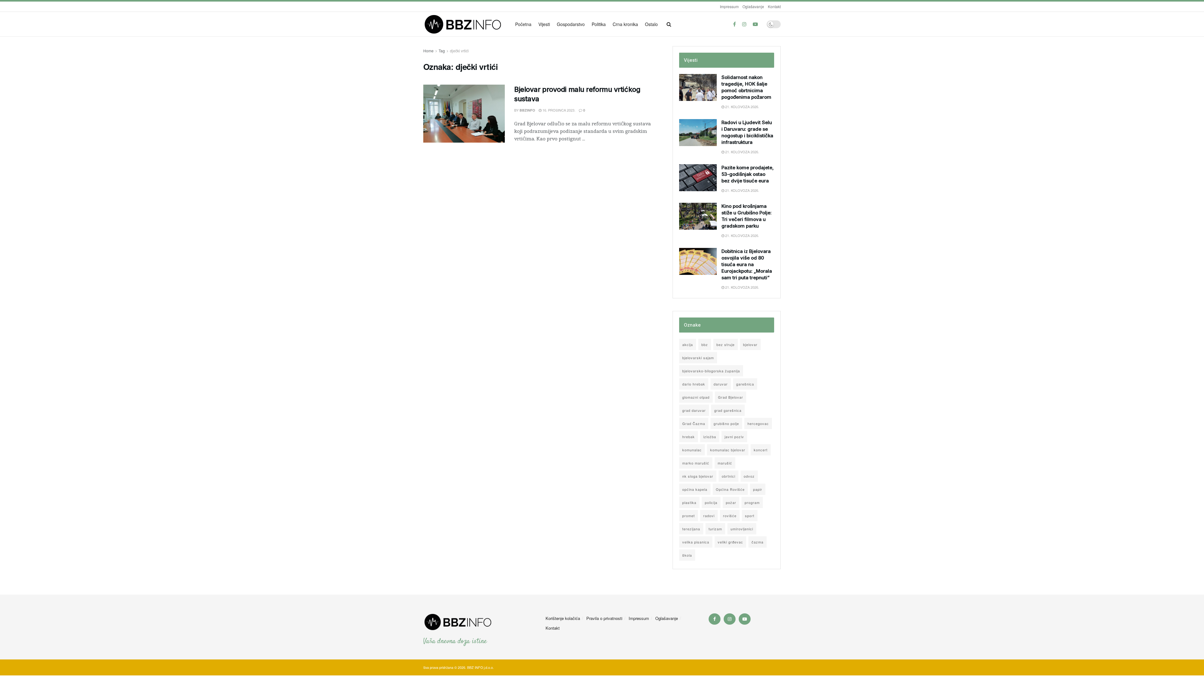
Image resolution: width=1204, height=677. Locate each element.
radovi (709, 515)
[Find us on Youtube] (755, 24)
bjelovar (750, 344)
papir (757, 489)
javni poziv (734, 436)
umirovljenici (742, 528)
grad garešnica (728, 410)
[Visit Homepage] (464, 24)
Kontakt (774, 6)
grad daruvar (694, 410)
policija (711, 502)
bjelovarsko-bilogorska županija (711, 370)
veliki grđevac (730, 541)
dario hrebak (693, 383)
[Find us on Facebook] (734, 24)
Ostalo (651, 24)
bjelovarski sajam (698, 357)
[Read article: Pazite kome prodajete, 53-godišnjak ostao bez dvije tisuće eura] (698, 177)
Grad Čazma (693, 423)
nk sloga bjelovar (697, 476)
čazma (757, 541)
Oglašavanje (753, 6)
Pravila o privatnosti (604, 618)
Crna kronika (625, 24)
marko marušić (695, 462)
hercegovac (758, 423)
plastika (689, 502)
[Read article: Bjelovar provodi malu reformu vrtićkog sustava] (464, 114)
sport (749, 515)
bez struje (725, 344)
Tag (442, 50)
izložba (709, 436)
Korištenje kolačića (563, 618)
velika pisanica (695, 541)
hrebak (688, 436)
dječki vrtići (459, 50)
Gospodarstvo (571, 24)
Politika (599, 24)
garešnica (745, 383)
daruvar (721, 383)
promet (688, 515)
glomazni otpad (696, 397)
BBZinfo (527, 110)
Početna (523, 24)
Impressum (729, 6)
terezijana (691, 528)
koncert (761, 449)
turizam (715, 528)
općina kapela (694, 489)
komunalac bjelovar (727, 449)
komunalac (692, 449)
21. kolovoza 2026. (741, 106)
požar (731, 502)
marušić (725, 462)
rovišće (730, 515)
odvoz (749, 476)
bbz (704, 344)
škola (687, 555)
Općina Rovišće (730, 489)
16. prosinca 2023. (558, 110)
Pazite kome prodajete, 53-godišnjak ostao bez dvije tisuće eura (747, 174)
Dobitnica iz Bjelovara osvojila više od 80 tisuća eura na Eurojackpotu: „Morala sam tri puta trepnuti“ (746, 264)
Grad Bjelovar (730, 397)
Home (428, 50)
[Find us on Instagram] (744, 24)
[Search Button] (669, 24)
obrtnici (728, 476)
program (752, 502)
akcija (687, 344)
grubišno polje (726, 423)
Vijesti (544, 24)
